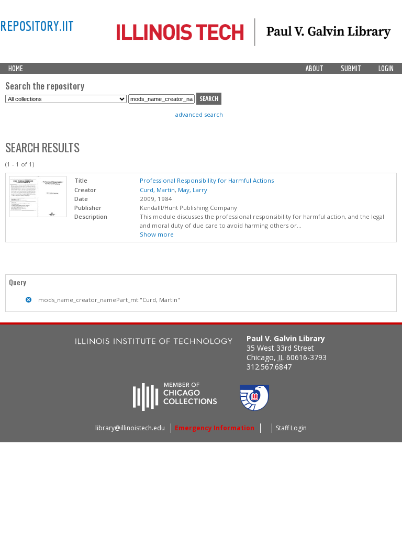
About (314, 68)
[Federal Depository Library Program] (254, 408)
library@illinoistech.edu (130, 427)
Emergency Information (214, 427)
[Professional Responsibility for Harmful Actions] (37, 215)
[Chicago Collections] (175, 408)
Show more (157, 234)
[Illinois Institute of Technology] (153, 342)
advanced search (199, 114)
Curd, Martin (157, 190)
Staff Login (291, 427)
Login (386, 68)
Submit (351, 68)
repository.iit (37, 26)
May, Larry (192, 190)
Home (15, 68)
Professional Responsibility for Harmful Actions (207, 180)
